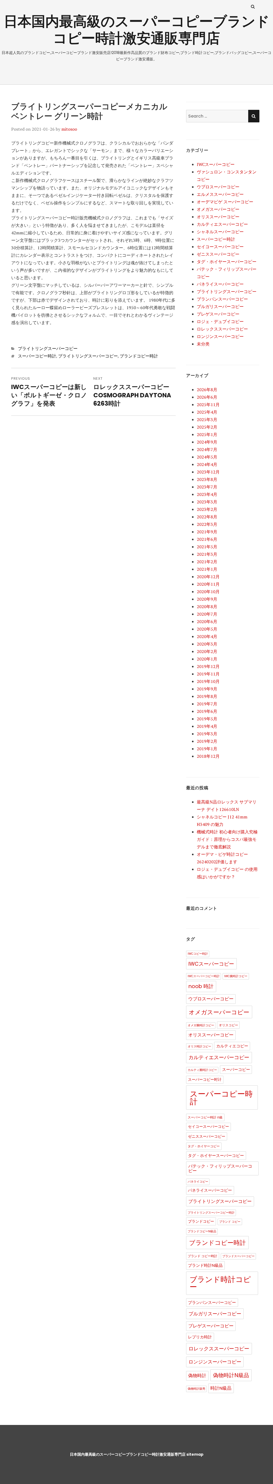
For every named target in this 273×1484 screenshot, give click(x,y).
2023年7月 (207, 487)
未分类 (203, 344)
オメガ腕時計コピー (201, 1025)
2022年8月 (207, 517)
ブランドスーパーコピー (238, 1256)
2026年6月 (207, 397)
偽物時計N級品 (231, 1375)
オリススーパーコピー (218, 217)
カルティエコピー (232, 1046)
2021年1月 (207, 569)
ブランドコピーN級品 (202, 1231)
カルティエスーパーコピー (222, 224)
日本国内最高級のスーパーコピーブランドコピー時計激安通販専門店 (137, 29)
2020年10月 (208, 592)
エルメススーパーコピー (220, 194)
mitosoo (69, 129)
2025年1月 (207, 434)
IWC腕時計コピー (235, 976)
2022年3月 (207, 524)
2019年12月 (208, 666)
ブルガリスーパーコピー (220, 306)
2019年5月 (207, 719)
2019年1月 (207, 749)
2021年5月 (207, 547)
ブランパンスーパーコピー (222, 299)
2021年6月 (207, 539)
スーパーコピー (236, 1069)
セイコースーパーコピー (220, 247)
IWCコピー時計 (198, 954)
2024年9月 (207, 442)
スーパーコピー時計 (37, 356)
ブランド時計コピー (220, 1283)
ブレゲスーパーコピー (218, 314)
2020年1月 (207, 659)
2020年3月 (207, 644)
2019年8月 (207, 696)
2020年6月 (207, 621)
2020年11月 (208, 584)
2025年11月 (208, 404)
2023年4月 (207, 494)
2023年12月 (208, 472)
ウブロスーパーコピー (218, 187)
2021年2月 (207, 562)
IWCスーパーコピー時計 (204, 976)
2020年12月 (208, 577)
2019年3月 (207, 734)
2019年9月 (207, 689)
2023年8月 (207, 479)
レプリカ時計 (200, 1337)
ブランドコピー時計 (139, 356)
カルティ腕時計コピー (202, 1070)
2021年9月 (207, 532)
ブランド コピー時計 (202, 1256)
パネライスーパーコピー (220, 284)
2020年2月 (207, 651)
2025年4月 (207, 412)
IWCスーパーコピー (216, 164)
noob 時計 (201, 986)
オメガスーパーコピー (218, 209)
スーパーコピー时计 (205, 1079)
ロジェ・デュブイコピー (220, 321)
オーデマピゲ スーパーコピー (225, 202)
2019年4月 (207, 726)
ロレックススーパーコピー (222, 329)
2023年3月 (207, 502)
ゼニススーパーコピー (218, 254)
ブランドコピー (201, 1221)
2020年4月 (207, 636)
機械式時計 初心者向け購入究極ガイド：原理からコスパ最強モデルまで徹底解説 (227, 839)
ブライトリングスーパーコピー (48, 348)
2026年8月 (207, 390)
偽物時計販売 (196, 1389)
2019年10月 (208, 681)
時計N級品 (220, 1388)
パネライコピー (198, 1182)
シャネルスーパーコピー (220, 232)
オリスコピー (228, 1025)
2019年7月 (207, 704)
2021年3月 (207, 554)
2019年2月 (207, 741)
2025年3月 (207, 419)
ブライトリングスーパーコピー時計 (211, 1213)
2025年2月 (207, 427)
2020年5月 (207, 629)
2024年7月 (207, 449)
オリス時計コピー (199, 1046)
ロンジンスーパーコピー (220, 336)
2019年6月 (207, 711)
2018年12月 (208, 756)
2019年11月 (208, 674)
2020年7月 (207, 614)
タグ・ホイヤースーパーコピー (226, 262)
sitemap (194, 1454)
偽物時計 (197, 1376)
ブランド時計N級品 (205, 1265)
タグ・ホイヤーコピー (204, 1146)
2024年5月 (207, 457)
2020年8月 (207, 606)
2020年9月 (207, 599)
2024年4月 (207, 464)
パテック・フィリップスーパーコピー (220, 1168)
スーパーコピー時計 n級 (205, 1117)
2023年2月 (207, 509)
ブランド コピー (229, 1222)
